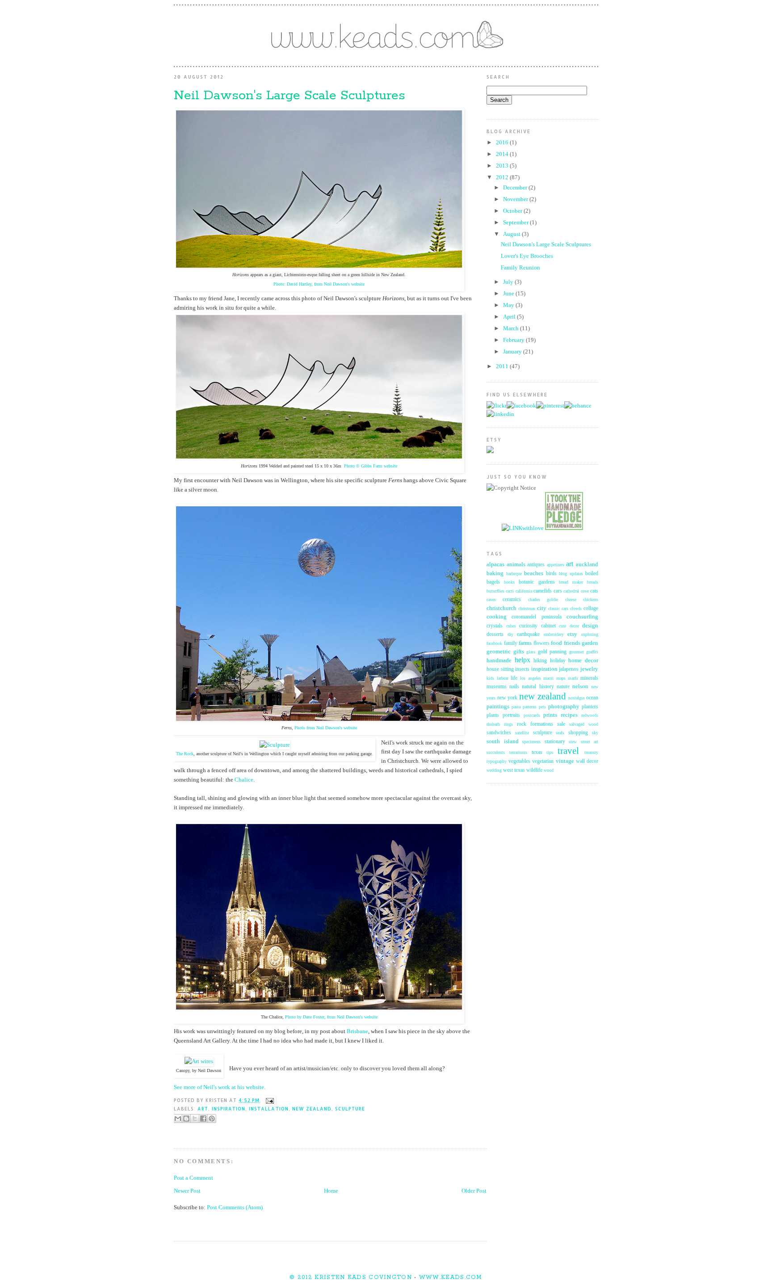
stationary (555, 741)
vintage (565, 760)
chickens (590, 599)
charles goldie (543, 599)
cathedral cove (575, 591)
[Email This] (177, 1118)
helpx (522, 660)
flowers (541, 643)
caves (491, 599)
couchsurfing (582, 616)
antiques (536, 565)
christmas (526, 608)
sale (561, 724)
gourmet (576, 651)
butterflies (495, 591)
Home (331, 1190)
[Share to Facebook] (203, 1118)
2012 (503, 177)
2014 (503, 154)
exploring (589, 634)
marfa (573, 678)
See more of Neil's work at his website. (219, 1087)
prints (550, 714)
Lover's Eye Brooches (527, 255)
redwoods (589, 715)
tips (549, 752)
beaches (533, 573)
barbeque (514, 573)
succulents (496, 752)
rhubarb (493, 724)
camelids (542, 591)
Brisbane (357, 1031)
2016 (503, 142)
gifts (518, 651)
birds (551, 573)
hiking (540, 661)
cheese (570, 599)
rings (508, 724)
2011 (503, 366)
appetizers (555, 564)
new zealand (311, 1108)
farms (525, 642)
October (513, 210)
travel (568, 750)
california (524, 591)
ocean (592, 698)
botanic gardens (536, 582)
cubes (511, 625)
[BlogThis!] (186, 1118)
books (509, 582)
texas (537, 752)
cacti (510, 591)
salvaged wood (583, 724)
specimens (531, 741)
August (512, 234)
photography (563, 706)
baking (495, 573)
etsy (572, 634)
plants (493, 715)
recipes (569, 714)
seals (560, 732)
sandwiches (499, 733)
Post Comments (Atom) (235, 1207)
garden (590, 642)
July (509, 281)
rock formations (535, 724)
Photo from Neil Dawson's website (325, 727)
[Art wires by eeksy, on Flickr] (199, 1061)
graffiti (592, 651)
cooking (497, 616)
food (556, 642)
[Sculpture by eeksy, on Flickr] (275, 744)
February (514, 339)
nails (514, 687)
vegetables (519, 761)
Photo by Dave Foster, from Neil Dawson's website (331, 1016)
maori (548, 678)
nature (563, 687)
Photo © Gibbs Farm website (370, 465)
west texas (514, 770)
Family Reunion (520, 267)
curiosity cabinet (537, 626)
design (590, 625)
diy (510, 634)
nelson (580, 686)
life (514, 678)
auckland (587, 564)
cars (558, 591)
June (509, 293)
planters (590, 707)
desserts (495, 634)
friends (572, 642)
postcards (532, 715)
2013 (503, 165)
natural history (538, 687)
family (510, 643)
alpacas (495, 564)
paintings (498, 706)
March (511, 328)
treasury (591, 752)
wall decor (587, 761)
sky (595, 732)
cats (594, 591)
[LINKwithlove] (523, 528)
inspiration (228, 1108)
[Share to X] (194, 1118)
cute (562, 625)
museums (497, 687)
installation (268, 1108)
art (202, 1108)
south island (503, 741)
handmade (499, 660)
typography (497, 761)
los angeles (530, 678)
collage (590, 608)
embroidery (554, 634)
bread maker (571, 582)
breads (592, 582)
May (509, 305)
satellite (522, 732)
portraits (511, 715)
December (516, 187)
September (516, 222)
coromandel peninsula (536, 617)
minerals (589, 678)
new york (507, 698)
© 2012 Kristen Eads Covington (351, 1277)
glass (530, 651)
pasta (516, 706)
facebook (494, 643)
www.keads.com (449, 1277)
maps (561, 678)
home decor (583, 660)
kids (490, 678)
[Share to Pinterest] (211, 1118)
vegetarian (543, 761)
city (541, 608)
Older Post (474, 1190)
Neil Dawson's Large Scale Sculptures (546, 244)
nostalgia (576, 697)
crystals (495, 626)
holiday (558, 661)
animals (516, 564)
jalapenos (569, 669)
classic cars (558, 608)
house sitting (500, 669)
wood (549, 770)
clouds (576, 608)
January (513, 351)
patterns (530, 706)
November (516, 199)
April (510, 316)
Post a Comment (193, 1177)
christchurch (501, 608)
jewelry (589, 668)
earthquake (528, 634)
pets (542, 706)
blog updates (571, 573)
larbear (502, 678)
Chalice (244, 779)
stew (573, 741)
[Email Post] (268, 1100)
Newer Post (187, 1190)
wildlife (534, 770)
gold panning (552, 652)
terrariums (518, 752)
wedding (494, 770)
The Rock (184, 753)
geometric (499, 651)
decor (574, 625)
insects (522, 669)
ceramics (512, 599)
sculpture (350, 1108)
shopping (578, 733)
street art (590, 741)
